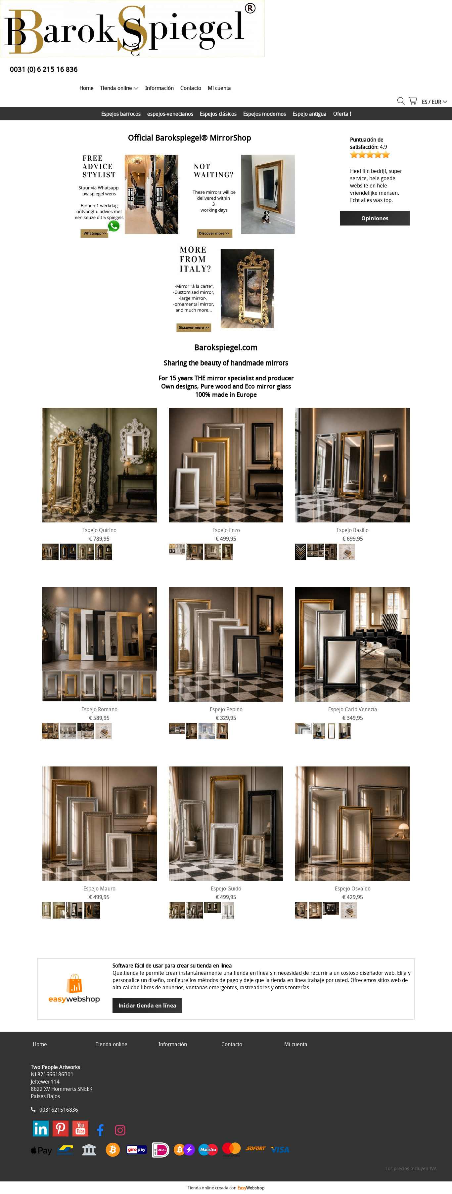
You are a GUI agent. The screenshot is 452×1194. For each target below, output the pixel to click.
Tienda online (116, 88)
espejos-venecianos (170, 113)
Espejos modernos (264, 113)
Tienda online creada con (226, 1188)
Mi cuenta (219, 88)
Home (86, 88)
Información (159, 88)
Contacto (190, 88)
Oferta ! (342, 113)
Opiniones (374, 218)
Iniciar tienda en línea (147, 1005)
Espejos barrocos (121, 113)
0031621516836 (58, 1109)
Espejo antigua (310, 113)
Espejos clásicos (218, 113)
